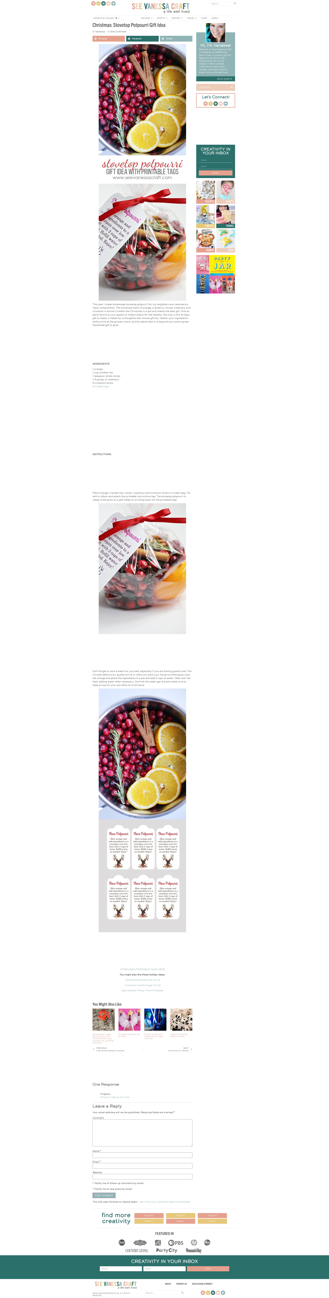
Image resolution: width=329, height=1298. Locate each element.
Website (97, 1172)
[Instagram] (98, 3)
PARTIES (209, 225)
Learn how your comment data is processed (164, 1201)
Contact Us (181, 1283)
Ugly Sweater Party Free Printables (142, 990)
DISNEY (210, 250)
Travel (191, 18)
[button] (215, 78)
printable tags (101, 386)
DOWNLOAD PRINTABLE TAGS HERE (142, 969)
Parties (176, 18)
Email (97, 1162)
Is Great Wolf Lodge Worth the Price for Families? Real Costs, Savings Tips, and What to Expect (103, 1038)
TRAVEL (230, 225)
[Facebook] (103, 3)
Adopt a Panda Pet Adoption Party (179, 1035)
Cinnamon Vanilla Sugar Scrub (143, 985)
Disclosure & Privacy (202, 1283)
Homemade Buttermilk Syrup (143, 979)
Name (97, 1151)
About (215, 18)
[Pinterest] (93, 3)
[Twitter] (113, 3)
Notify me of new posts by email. (113, 1188)
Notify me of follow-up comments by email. (119, 1183)
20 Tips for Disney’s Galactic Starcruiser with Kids (153, 1036)
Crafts (161, 18)
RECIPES (209, 201)
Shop (204, 18)
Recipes (145, 18)
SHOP (231, 250)
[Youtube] (108, 3)
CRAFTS (230, 201)
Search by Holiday (104, 18)
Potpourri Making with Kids (115, 1097)
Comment (98, 1118)
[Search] (235, 3)
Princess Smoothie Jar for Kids (129, 1035)
